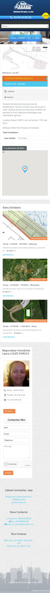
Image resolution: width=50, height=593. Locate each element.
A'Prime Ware (45, 591)
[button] (27, 173)
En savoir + (11, 251)
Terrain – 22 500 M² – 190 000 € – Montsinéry (21, 285)
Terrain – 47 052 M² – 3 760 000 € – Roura (20, 326)
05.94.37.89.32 (22, 17)
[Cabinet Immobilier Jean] (25, 7)
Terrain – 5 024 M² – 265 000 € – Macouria (20, 244)
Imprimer (10, 97)
